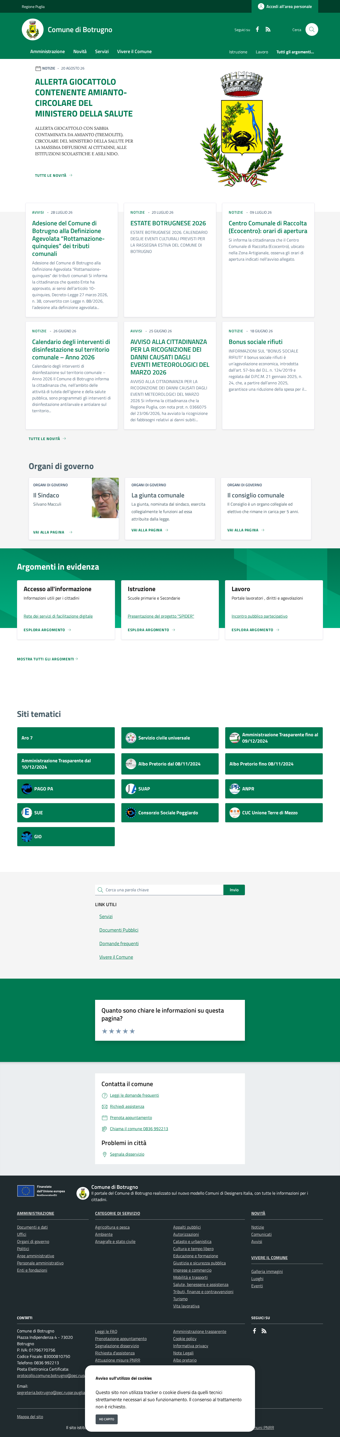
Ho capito (106, 1419)
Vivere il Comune (269, 1257)
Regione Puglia (33, 6)
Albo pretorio (185, 1360)
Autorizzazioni (186, 1234)
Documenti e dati (32, 1227)
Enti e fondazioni (32, 1270)
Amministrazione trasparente (199, 1331)
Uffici (21, 1234)
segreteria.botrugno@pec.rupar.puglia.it (52, 1392)
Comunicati (261, 1234)
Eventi (257, 1286)
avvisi (38, 212)
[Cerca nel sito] (311, 29)
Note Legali (183, 1353)
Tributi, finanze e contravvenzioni (203, 1291)
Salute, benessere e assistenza (200, 1284)
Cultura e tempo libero (193, 1248)
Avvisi (256, 1241)
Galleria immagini (267, 1271)
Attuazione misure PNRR (117, 1360)
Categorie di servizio (117, 1213)
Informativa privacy (190, 1346)
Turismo (180, 1299)
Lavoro (262, 52)
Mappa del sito (30, 1416)
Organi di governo (33, 1241)
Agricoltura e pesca (112, 1227)
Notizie (257, 1227)
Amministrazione (35, 1213)
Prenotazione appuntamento (121, 1338)
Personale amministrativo (40, 1263)
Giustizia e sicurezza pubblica (199, 1263)
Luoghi (257, 1278)
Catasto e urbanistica (192, 1241)
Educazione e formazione (195, 1256)
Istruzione (238, 52)
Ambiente (104, 1234)
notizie (137, 212)
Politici (23, 1248)
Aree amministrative (35, 1256)
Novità (258, 1213)
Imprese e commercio (192, 1270)
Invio (234, 890)
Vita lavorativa (186, 1306)
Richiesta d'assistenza (115, 1353)
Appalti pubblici (187, 1227)
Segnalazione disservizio (117, 1346)
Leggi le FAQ (106, 1331)
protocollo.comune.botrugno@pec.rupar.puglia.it (60, 1375)
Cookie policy (185, 1338)
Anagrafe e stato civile (115, 1241)
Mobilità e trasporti (190, 1277)
